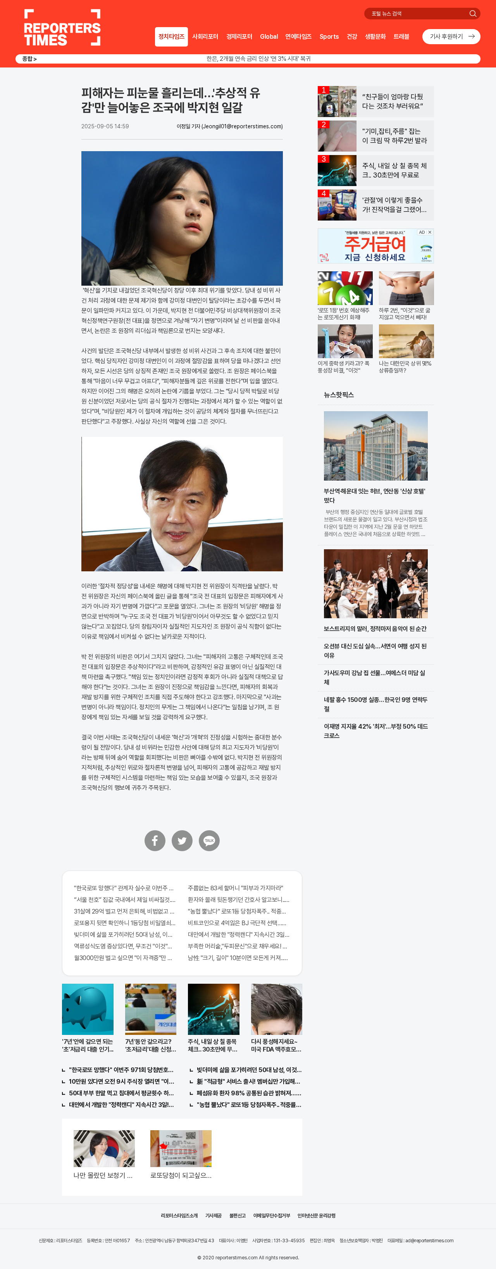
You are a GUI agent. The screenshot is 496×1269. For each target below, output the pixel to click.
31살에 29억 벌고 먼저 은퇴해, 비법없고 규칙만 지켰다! (125, 911)
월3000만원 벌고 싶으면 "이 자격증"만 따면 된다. (125, 958)
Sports (329, 36)
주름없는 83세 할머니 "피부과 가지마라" (235, 888)
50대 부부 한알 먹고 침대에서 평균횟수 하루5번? (121, 1093)
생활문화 (375, 36)
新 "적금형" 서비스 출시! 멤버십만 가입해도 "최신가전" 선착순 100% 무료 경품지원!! (249, 1081)
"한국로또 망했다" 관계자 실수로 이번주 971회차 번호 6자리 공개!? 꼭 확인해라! (125, 888)
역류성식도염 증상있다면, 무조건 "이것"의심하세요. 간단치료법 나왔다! (125, 946)
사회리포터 (205, 36)
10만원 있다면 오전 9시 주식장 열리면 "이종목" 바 (121, 1081)
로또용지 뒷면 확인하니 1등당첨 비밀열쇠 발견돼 (125, 923)
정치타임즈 (171, 36)
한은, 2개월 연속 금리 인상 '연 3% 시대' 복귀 (259, 58)
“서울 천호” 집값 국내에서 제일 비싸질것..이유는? (125, 899)
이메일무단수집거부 (271, 1216)
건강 (352, 36)
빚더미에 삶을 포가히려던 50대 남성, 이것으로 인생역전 (125, 934)
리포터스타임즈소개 (179, 1216)
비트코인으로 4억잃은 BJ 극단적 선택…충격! (239, 923)
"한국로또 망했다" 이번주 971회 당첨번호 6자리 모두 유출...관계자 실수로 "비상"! (121, 1070)
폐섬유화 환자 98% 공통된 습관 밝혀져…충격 (249, 1093)
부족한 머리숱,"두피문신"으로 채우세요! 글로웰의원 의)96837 (239, 946)
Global (269, 36)
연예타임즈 (299, 36)
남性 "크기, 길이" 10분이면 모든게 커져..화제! (239, 958)
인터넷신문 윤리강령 (316, 1216)
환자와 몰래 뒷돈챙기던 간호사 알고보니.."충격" (239, 899)
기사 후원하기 (446, 36)
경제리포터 (239, 36)
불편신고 (237, 1216)
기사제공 (213, 1216)
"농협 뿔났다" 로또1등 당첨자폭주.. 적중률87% (239, 911)
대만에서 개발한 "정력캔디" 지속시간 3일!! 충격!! (121, 1105)
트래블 (402, 36)
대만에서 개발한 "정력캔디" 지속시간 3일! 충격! (239, 934)
